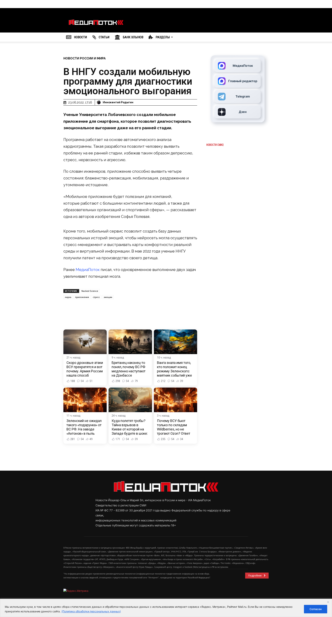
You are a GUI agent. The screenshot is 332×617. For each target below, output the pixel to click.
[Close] (328, 602)
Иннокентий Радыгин (118, 102)
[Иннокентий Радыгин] (99, 102)
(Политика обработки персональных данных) (91, 611)
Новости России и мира (84, 58)
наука (68, 297)
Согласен (316, 609)
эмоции (108, 297)
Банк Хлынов (132, 37)
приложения (82, 297)
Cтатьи (104, 37)
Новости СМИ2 (215, 144)
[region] (166, 608)
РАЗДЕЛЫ (162, 37)
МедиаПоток (88, 269)
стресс (96, 297)
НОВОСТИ (80, 37)
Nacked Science (89, 290)
